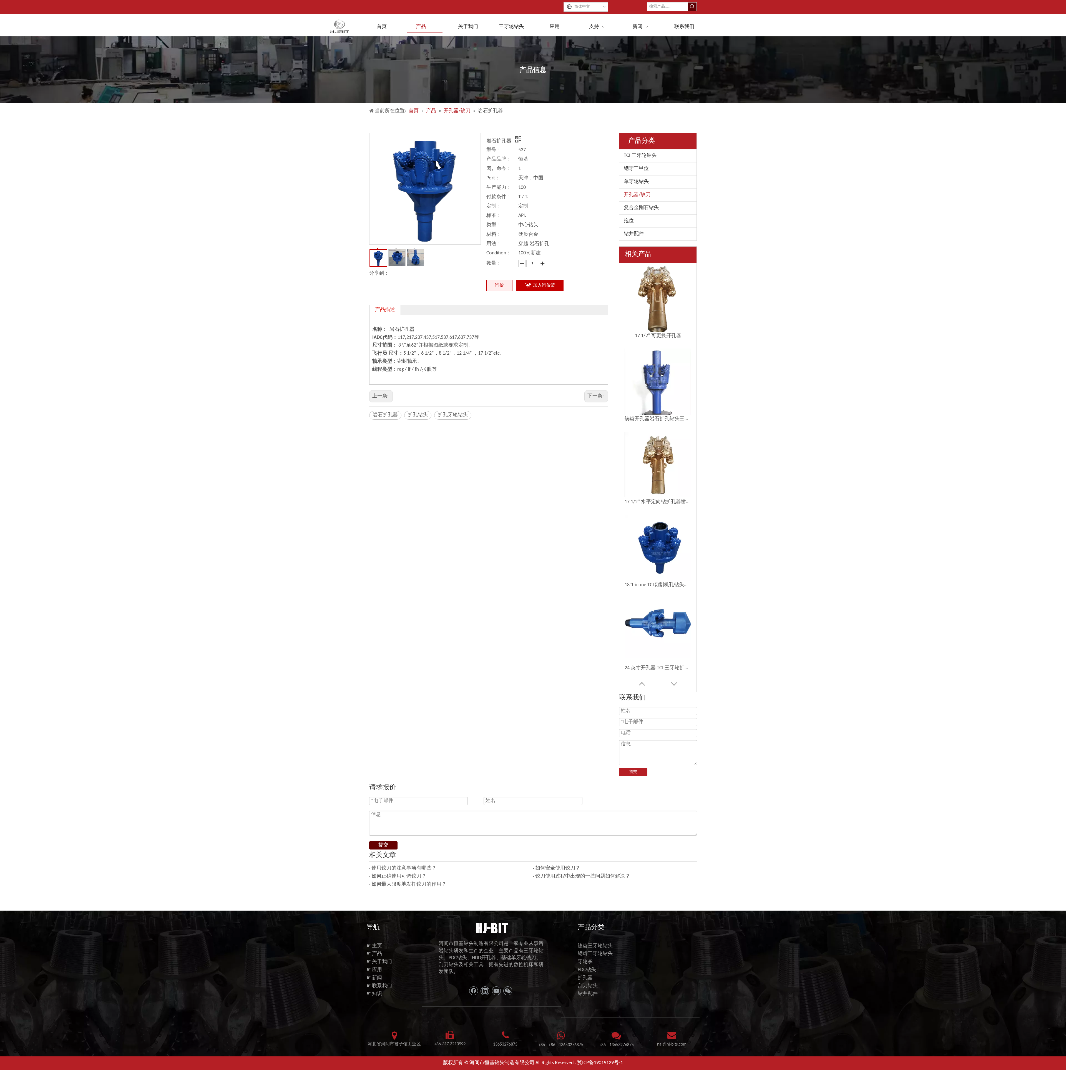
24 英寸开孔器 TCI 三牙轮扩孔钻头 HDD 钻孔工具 (658, 668)
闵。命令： (498, 168)
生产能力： (498, 187)
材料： (493, 234)
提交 (633, 772)
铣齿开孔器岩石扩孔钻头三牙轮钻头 (658, 419)
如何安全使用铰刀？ (557, 868)
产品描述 (385, 309)
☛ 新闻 (374, 978)
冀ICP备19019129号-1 (600, 1063)
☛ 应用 (374, 970)
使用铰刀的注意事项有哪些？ (403, 868)
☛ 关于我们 (379, 961)
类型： (493, 225)
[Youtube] (496, 990)
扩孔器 (585, 978)
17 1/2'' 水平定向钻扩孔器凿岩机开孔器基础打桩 (658, 502)
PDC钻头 (587, 970)
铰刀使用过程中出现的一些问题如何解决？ (582, 876)
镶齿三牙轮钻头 (595, 946)
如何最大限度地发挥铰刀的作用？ (408, 884)
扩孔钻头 (418, 415)
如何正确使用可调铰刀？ (398, 876)
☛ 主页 (374, 946)
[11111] (491, 927)
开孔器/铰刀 (637, 194)
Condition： (498, 253)
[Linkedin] (485, 990)
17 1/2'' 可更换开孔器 (658, 336)
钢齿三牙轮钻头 (595, 953)
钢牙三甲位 (636, 168)
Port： (493, 178)
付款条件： (498, 197)
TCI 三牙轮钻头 (640, 155)
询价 (499, 285)
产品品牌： (498, 159)
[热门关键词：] (692, 6)
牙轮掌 (585, 961)
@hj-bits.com (675, 1044)
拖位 (629, 221)
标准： (493, 215)
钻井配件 (634, 234)
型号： (493, 150)
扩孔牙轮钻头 (453, 415)
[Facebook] (473, 990)
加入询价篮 (544, 285)
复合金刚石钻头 (641, 208)
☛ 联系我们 (379, 986)
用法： (493, 244)
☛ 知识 (374, 993)
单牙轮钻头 (636, 181)
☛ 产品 (374, 953)
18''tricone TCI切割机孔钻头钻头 (658, 585)
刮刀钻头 (588, 986)
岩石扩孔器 (385, 415)
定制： (493, 206)
